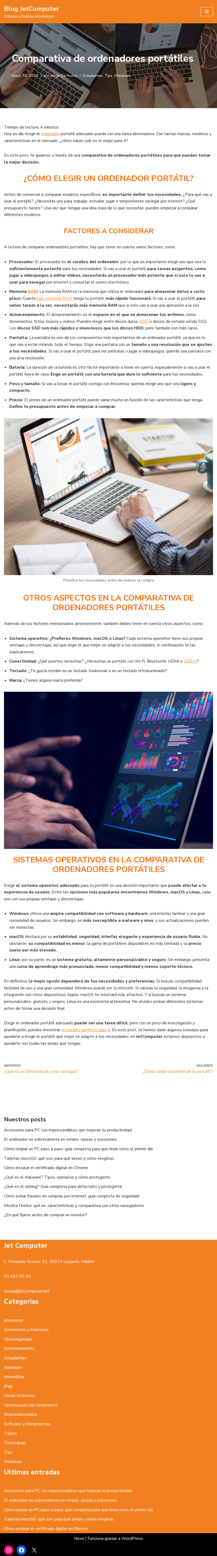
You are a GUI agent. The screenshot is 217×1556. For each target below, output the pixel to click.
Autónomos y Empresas (26, 1330)
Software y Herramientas (27, 1424)
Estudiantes (93, 75)
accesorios (13, 1320)
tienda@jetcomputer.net (26, 1291)
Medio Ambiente (19, 1396)
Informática (14, 1377)
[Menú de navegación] (207, 11)
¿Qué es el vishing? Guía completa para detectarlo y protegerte (63, 1186)
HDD (143, 321)
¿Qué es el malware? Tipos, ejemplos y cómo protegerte (57, 1177)
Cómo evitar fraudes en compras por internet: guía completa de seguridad (71, 1196)
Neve (79, 1538)
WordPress (132, 1538)
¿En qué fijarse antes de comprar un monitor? (45, 1215)
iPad (8, 1386)
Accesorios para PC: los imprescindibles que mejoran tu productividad (68, 1130)
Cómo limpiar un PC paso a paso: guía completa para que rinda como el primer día (78, 1149)
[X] (34, 1550)
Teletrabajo (15, 1443)
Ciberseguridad (17, 1339)
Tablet (10, 1433)
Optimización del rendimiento (31, 1405)
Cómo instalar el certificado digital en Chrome (46, 1168)
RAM (32, 291)
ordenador (50, 134)
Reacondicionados (20, 1414)
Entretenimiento (19, 1348)
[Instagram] (8, 1550)
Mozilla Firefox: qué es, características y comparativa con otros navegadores (74, 1206)
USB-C (190, 661)
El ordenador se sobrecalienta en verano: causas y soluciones (60, 1139)
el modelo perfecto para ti (85, 1030)
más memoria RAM (55, 298)
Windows (122, 75)
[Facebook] (21, 1550)
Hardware (13, 1367)
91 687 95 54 (17, 1276)
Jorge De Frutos (64, 75)
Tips (108, 75)
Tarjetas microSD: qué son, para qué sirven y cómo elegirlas (59, 1158)
